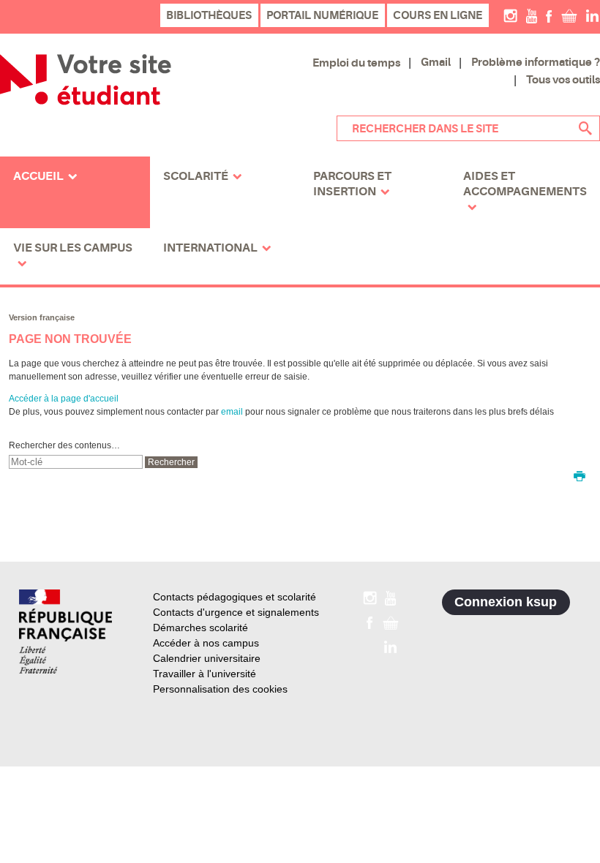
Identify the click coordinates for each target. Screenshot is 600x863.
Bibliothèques (209, 15)
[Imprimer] (579, 477)
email (232, 412)
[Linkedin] (592, 15)
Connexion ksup (505, 602)
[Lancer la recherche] (585, 128)
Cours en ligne (437, 15)
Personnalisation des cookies (220, 689)
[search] (76, 462)
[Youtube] (531, 15)
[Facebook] (549, 15)
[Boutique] (569, 15)
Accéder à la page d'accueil (64, 398)
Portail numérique (322, 15)
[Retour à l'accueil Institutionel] (65, 631)
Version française (42, 317)
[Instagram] (510, 15)
